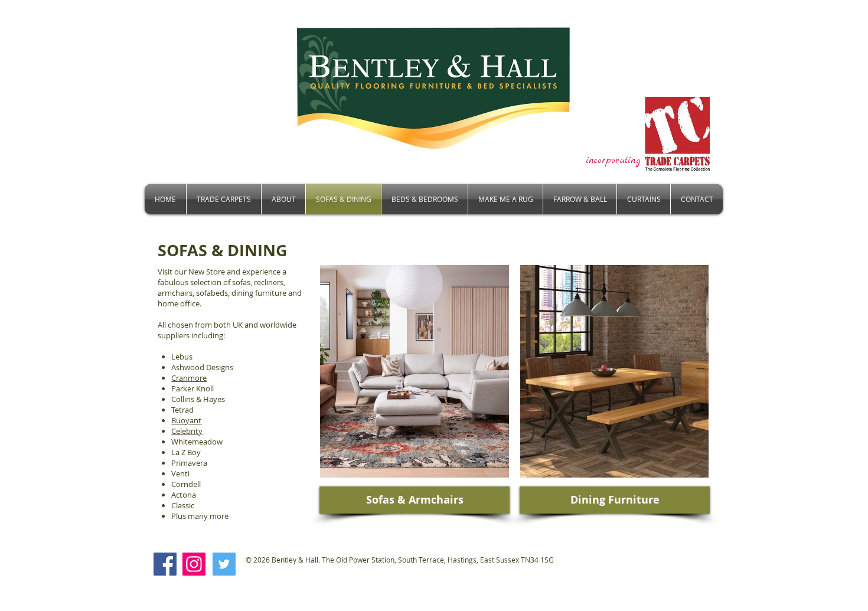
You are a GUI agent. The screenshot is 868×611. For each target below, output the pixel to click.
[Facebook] (165, 564)
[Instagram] (193, 564)
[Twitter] (224, 564)
